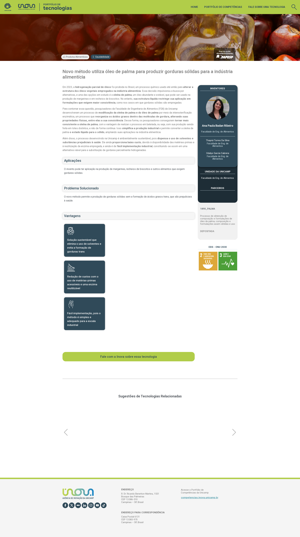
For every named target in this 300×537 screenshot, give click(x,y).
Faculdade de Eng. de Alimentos (217, 131)
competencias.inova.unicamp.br (199, 497)
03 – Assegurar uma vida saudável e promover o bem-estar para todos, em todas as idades (227, 261)
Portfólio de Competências (223, 6)
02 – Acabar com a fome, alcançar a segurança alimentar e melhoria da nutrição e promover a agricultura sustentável (207, 261)
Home (194, 6)
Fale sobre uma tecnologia (266, 6)
